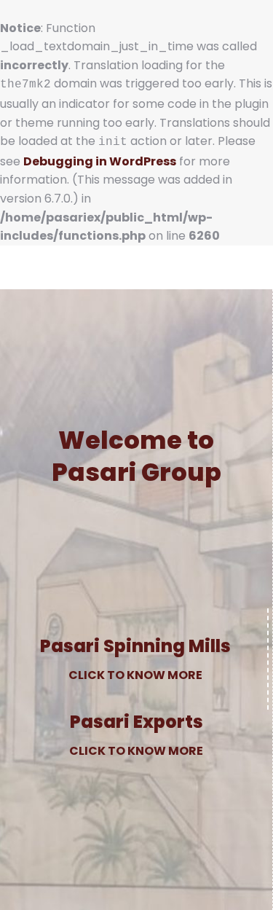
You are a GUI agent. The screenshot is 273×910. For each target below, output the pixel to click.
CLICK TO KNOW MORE (135, 675)
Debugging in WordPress (99, 161)
